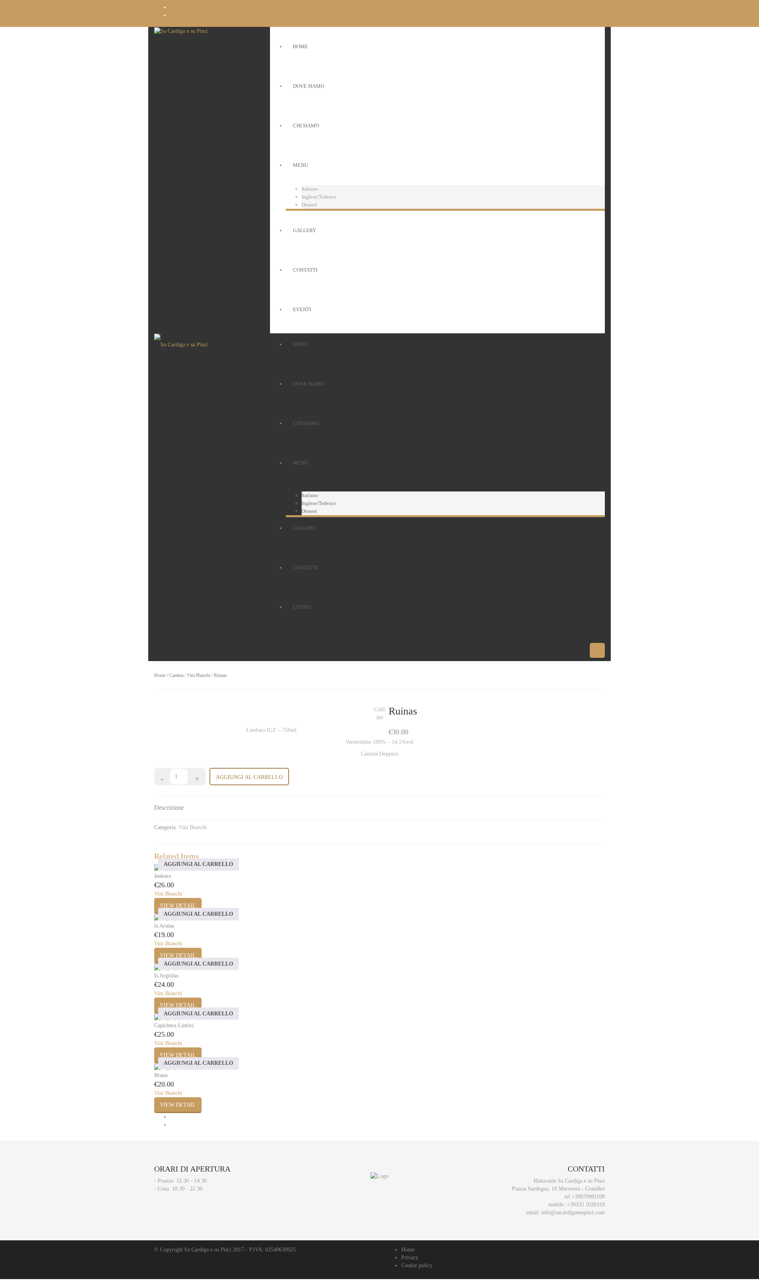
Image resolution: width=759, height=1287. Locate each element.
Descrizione (169, 807)
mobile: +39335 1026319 (576, 1205)
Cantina (176, 675)
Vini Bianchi (198, 675)
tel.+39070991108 (585, 1197)
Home (160, 675)
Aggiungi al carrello (249, 777)
